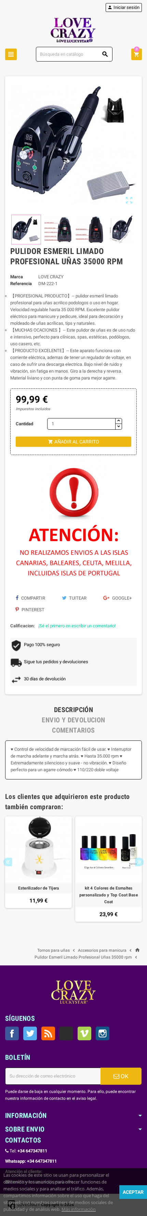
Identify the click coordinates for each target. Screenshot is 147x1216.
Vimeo (84, 1033)
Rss (48, 1033)
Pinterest (32, 609)
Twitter (30, 1033)
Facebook (12, 1033)
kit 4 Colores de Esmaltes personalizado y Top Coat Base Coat (108, 895)
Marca (16, 276)
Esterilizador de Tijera (38, 888)
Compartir (32, 598)
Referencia (21, 283)
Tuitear (77, 598)
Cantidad (24, 423)
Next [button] (139, 862)
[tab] (73, 710)
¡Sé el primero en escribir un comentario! (77, 625)
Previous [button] (7, 862)
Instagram (102, 1033)
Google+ (121, 598)
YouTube (66, 1033)
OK (124, 1076)
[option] (38, 869)
